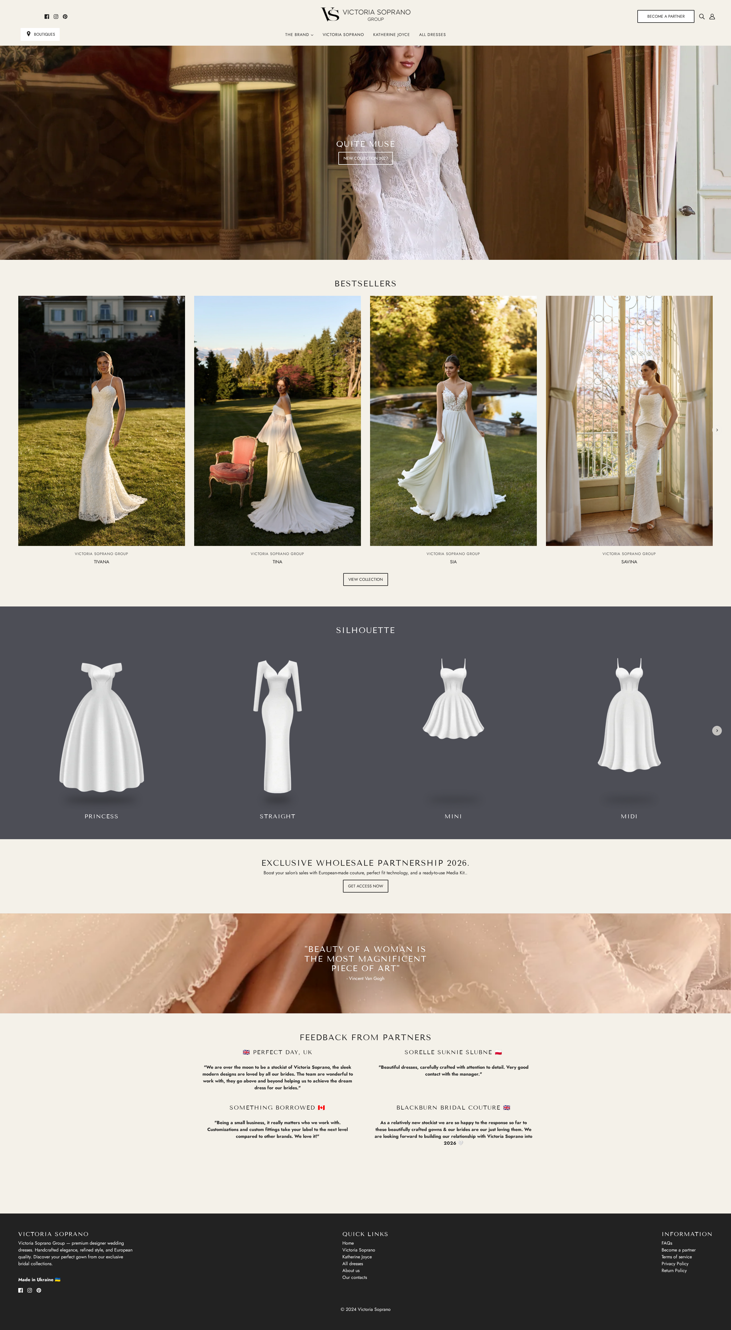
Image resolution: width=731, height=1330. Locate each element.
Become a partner (679, 1250)
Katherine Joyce (391, 34)
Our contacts (354, 1277)
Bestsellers (365, 283)
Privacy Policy (675, 1263)
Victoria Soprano (343, 34)
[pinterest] (65, 16)
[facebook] (46, 16)
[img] (702, 16)
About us (351, 1270)
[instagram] (56, 16)
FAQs (667, 1243)
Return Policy (674, 1270)
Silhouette (365, 630)
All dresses (432, 34)
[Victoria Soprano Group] (366, 14)
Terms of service (677, 1256)
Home (348, 1243)
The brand (298, 34)
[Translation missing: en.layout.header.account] (712, 16)
